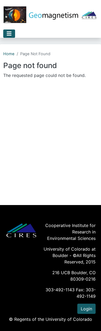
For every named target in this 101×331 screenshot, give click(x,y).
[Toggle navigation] (9, 33)
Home (9, 53)
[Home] (50, 14)
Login (86, 308)
